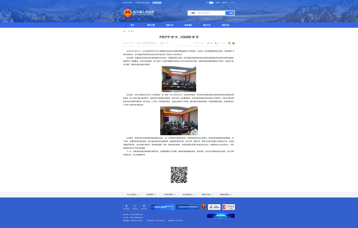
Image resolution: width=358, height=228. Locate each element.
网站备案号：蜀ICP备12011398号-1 (133, 220)
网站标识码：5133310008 (175, 220)
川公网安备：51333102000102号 (156, 220)
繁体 (211, 2)
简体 (207, 2)
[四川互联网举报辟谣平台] (221, 216)
